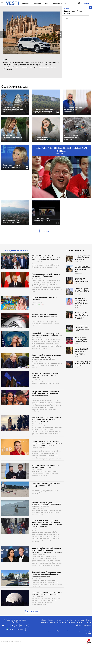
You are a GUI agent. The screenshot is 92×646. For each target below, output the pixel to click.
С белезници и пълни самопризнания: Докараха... (73, 110)
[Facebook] (91, 635)
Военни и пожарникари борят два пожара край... (43, 111)
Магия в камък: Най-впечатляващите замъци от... (13, 110)
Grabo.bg (79, 622)
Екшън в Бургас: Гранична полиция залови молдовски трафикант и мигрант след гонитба (46, 574)
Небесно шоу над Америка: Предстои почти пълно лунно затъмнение (47, 593)
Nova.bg (76, 620)
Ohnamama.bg (61, 622)
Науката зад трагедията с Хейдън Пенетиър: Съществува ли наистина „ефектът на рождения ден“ (47, 443)
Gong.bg (58, 620)
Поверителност (71, 631)
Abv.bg (44, 620)
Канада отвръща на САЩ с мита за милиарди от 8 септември (46, 275)
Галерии (66, 8)
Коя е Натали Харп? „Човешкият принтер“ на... (42, 220)
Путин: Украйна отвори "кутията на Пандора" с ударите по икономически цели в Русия (46, 357)
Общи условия (60, 631)
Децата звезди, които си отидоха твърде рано (12, 166)
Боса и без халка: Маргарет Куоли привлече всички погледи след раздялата (81, 315)
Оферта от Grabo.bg (37, 302)
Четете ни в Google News (16, 629)
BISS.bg (52, 622)
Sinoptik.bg (71, 622)
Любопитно (57, 3)
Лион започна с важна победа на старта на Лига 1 (81, 339)
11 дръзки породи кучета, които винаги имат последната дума (82, 268)
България (37, 3)
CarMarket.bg (44, 622)
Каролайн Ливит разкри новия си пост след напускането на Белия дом (47, 334)
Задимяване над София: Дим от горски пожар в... (13, 221)
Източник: (5, 70)
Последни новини (15, 250)
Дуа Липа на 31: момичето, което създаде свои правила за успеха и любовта (82, 302)
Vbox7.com (51, 620)
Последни (26, 3)
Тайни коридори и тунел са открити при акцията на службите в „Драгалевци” (81, 351)
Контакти (88, 633)
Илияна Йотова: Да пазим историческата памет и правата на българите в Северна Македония (46, 257)
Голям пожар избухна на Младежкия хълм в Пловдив (83, 363)
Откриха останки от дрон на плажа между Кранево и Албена (46, 485)
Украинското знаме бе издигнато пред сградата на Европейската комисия (45, 375)
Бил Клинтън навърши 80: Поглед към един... (61, 149)
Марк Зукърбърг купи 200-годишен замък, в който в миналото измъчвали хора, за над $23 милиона (47, 550)
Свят (47, 3)
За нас (42, 631)
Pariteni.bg (88, 622)
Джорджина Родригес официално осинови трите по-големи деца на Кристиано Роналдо (45, 394)
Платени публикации (85, 631)
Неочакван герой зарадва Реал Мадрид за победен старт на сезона (82, 328)
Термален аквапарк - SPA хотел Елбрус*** (44, 299)
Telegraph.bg (87, 625)
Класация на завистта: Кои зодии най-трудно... (43, 138)
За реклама (50, 631)
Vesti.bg (12, 3)
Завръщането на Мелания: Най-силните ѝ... (12, 137)
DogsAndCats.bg (86, 620)
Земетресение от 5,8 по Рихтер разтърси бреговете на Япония (44, 316)
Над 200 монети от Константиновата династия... (71, 137)
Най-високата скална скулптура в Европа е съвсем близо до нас (82, 290)
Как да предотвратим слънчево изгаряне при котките (82, 257)
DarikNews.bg (68, 620)
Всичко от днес (32, 612)
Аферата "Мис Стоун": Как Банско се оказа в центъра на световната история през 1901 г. (46, 419)
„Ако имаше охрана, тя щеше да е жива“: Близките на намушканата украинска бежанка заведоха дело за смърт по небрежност (47, 523)
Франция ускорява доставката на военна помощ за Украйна (45, 466)
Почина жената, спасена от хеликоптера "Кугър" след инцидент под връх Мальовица (46, 504)
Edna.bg (78, 625)
